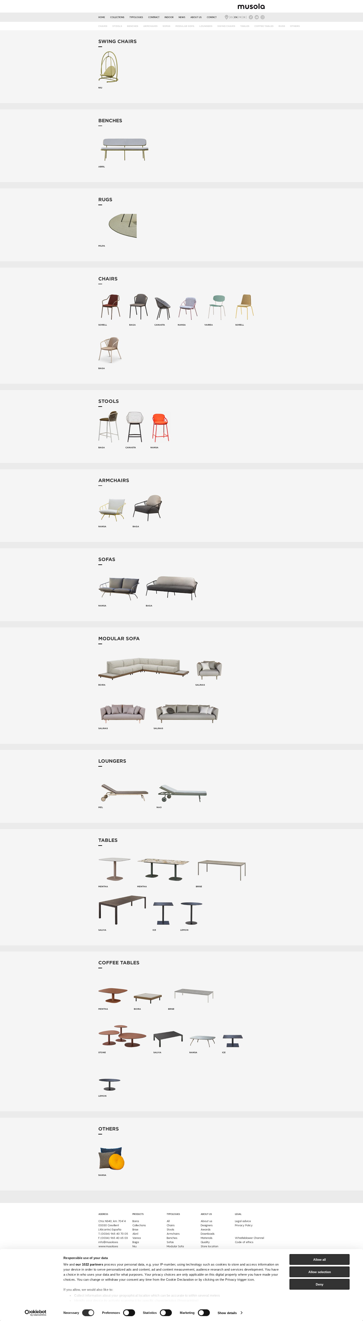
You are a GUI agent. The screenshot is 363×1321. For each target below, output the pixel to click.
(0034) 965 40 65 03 (114, 1238)
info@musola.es (108, 1242)
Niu (134, 1246)
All (168, 1221)
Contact (212, 17)
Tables (244, 26)
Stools (117, 26)
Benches (132, 26)
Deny (319, 1284)
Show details (227, 1312)
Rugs (282, 26)
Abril (135, 1234)
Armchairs (150, 26)
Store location (209, 1246)
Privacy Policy (244, 1225)
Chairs (102, 26)
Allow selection (319, 1272)
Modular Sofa (184, 26)
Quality (205, 1242)
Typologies (136, 17)
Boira (135, 1221)
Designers (207, 1225)
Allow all (319, 1259)
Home (101, 17)
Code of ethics (244, 1242)
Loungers (205, 26)
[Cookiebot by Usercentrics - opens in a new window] (35, 1313)
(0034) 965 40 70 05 (114, 1234)
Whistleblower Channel (249, 1238)
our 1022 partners (89, 1264)
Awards (205, 1229)
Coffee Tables (264, 26)
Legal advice (243, 1221)
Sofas (166, 26)
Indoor (169, 17)
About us (196, 17)
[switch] (129, 1312)
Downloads (207, 1234)
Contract (153, 17)
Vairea (136, 1238)
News (182, 17)
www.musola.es (108, 1246)
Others (295, 26)
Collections (117, 17)
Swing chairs (226, 26)
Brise (135, 1229)
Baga (135, 1242)
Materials (206, 1238)
